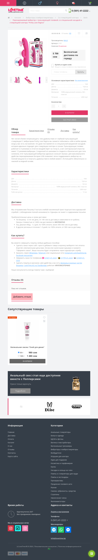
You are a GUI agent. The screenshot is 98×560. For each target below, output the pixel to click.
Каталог (18, 17)
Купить (81, 72)
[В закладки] (79, 33)
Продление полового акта (61, 484)
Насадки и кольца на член (61, 470)
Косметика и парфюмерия (62, 463)
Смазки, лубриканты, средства (63, 491)
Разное (54, 487)
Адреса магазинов (60, 511)
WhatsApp (33, 253)
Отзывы (11, 449)
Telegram (42, 253)
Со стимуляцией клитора (68, 17)
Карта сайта (13, 456)
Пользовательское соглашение (45, 546)
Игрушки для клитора (60, 456)
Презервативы (57, 480)
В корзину (69, 113)
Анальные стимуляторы (61, 432)
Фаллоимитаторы (58, 501)
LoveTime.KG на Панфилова (35, 265)
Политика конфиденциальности (69, 546)
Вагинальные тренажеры (61, 446)
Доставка (65, 130)
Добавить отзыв (22, 296)
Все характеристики (81, 80)
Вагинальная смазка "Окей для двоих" (27, 347)
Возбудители (56, 453)
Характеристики (36, 130)
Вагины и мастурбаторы (61, 442)
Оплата (11, 439)
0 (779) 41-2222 (67, 258)
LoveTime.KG (23, 546)
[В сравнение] (86, 33)
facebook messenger (24, 255)
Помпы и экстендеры (59, 477)
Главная (11, 432)
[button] (80, 11)
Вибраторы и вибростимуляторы (39, 17)
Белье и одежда (57, 435)
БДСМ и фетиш (57, 439)
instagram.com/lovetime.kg (75, 253)
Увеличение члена (58, 498)
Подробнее (20, 391)
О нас (10, 446)
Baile (85, 17)
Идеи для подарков (59, 460)
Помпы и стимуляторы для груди (64, 474)
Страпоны (55, 494)
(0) (70, 33)
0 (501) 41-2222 (51, 258)
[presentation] (11, 80)
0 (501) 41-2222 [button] (58, 520)
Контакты (12, 453)
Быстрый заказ (69, 120)
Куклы (53, 467)
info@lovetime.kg (58, 538)
